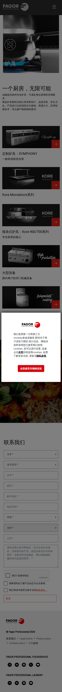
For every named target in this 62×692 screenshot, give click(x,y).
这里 (20, 352)
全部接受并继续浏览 (31, 368)
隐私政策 (41, 355)
